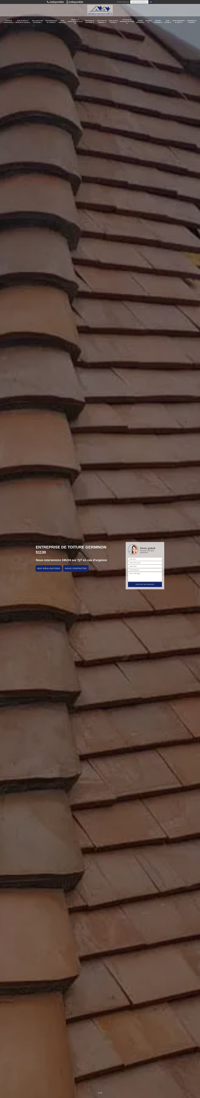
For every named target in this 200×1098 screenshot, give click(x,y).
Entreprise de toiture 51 (191, 21)
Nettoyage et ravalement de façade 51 (127, 21)
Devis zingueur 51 (62, 21)
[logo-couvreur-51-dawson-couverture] (100, 10)
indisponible (57, 2)
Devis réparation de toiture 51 (51, 21)
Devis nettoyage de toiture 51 (37, 21)
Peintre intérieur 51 (140, 21)
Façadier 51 (149, 21)
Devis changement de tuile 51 (179, 21)
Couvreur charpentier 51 (9, 21)
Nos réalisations (48, 568)
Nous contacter (76, 568)
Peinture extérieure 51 (157, 21)
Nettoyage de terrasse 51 (102, 21)
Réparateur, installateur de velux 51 (75, 21)
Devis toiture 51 (167, 21)
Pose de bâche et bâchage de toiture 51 (22, 21)
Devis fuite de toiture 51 (113, 21)
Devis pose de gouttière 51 (89, 21)
